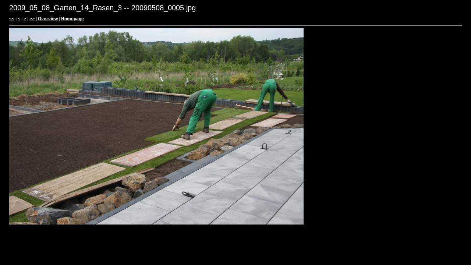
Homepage (72, 18)
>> (32, 18)
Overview (48, 18)
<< (11, 18)
